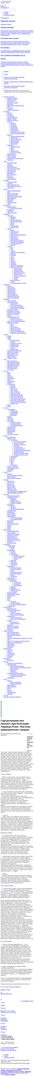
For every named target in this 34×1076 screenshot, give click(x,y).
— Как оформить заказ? (26, 1001)
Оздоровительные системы (18, 283)
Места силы (14, 388)
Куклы (12, 570)
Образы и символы (16, 503)
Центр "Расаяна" (8, 631)
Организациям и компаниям (15, 673)
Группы (9, 657)
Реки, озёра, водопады (17, 397)
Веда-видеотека (11, 543)
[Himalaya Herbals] (1, 710)
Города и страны (15, 393)
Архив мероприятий (16, 519)
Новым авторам (15, 623)
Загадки (13, 342)
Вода (8, 192)
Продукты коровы (16, 330)
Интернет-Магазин (9, 96)
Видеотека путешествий (17, 400)
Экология (6, 284)
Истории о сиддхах (12, 535)
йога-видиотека (11, 179)
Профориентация (19, 452)
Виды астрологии (19, 443)
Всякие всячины (15, 340)
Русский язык (11, 513)
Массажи (13, 670)
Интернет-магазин (9, 15)
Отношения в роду (12, 355)
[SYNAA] (1, 701)
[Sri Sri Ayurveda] (1, 707)
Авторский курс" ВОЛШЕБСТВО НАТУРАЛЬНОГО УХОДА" (17, 492)
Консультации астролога (14, 635)
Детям (9, 339)
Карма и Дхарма (11, 118)
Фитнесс (13, 261)
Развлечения (10, 378)
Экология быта (11, 293)
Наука (5, 435)
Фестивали (10, 377)
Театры (9, 375)
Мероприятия (11, 431)
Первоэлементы (11, 207)
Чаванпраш (4, 1019)
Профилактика (18, 274)
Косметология (14, 151)
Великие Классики (19, 556)
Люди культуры (11, 515)
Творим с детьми (12, 358)
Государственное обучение (14, 475)
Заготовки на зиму (12, 309)
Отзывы (3, 1005)
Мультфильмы (15, 346)
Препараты (10, 145)
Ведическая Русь (12, 537)
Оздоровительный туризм (18, 399)
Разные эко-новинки (13, 297)
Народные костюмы (16, 572)
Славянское (14, 563)
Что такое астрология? (20, 441)
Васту (12, 462)
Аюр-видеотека (11, 157)
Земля (5, 189)
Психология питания (13, 314)
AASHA (3, 52)
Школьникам (14, 349)
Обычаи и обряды (16, 501)
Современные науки (13, 468)
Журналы (13, 611)
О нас (5, 679)
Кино (8, 374)
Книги (9, 405)
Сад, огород (10, 369)
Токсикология (14, 130)
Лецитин (3, 1027)
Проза (12, 548)
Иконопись (14, 581)
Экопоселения (11, 292)
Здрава (12, 281)
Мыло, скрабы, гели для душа (16, 33)
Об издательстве (12, 609)
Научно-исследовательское (18, 604)
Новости (9, 286)
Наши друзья (7, 648)
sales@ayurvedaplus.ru (12, 1047)
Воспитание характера (17, 240)
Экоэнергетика (11, 289)
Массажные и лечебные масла (15, 105)
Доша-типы (10, 187)
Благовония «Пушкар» (7, 41)
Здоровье (6, 214)
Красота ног (10, 484)
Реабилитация (11, 428)
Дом (5, 359)
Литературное (11, 545)
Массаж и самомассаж (17, 265)
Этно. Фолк (14, 565)
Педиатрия (14, 126)
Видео (12, 224)
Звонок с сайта (5, 3)
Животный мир (11, 198)
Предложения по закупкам (18, 675)
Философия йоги (12, 163)
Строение (10, 183)
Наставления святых (16, 221)
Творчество (7, 544)
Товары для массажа (13, 110)
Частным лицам (11, 664)
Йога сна (9, 176)
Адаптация (10, 419)
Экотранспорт (11, 290)
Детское (13, 551)
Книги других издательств (18, 619)
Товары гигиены (12, 99)
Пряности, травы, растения (18, 333)
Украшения (14, 576)
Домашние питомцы (13, 365)
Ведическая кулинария (17, 306)
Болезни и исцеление (17, 267)
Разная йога (10, 177)
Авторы (9, 620)
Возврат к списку (5, 989)
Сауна (12, 256)
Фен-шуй (13, 457)
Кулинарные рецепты (13, 311)
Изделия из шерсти (16, 569)
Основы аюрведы (12, 117)
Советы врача (18, 268)
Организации (11, 654)
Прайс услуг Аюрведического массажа (18, 641)
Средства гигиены (16, 152)
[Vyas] (1, 706)
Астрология (14, 440)
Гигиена (13, 251)
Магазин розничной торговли (12, 697)
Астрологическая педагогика (22, 450)
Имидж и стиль (11, 488)
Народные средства (19, 273)
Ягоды (12, 325)
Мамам (9, 336)
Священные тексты (12, 120)
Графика (13, 587)
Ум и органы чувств (16, 243)
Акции (9, 380)
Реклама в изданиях (12, 628)
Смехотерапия (15, 239)
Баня (12, 248)
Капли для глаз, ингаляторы (8, 32)
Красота (6, 479)
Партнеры (10, 625)
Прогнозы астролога (16, 676)
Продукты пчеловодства (17, 331)
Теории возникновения (13, 190)
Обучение (10, 432)
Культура (6, 494)
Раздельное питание (16, 305)
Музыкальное (11, 550)
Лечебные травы (18, 271)
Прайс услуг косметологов (14, 642)
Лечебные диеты (15, 318)
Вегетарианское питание (18, 308)
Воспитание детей (12, 353)
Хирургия (13, 124)
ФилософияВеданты (13, 531)
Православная (18, 585)
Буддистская (17, 582)
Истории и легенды (16, 343)
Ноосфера (10, 201)
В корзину (3, 1018)
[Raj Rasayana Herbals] (1, 713)
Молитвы (13, 217)
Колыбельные (14, 344)
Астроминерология (19, 449)
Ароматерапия (18, 270)
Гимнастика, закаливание (18, 252)
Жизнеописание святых (17, 509)
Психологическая (15, 422)
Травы (12, 148)
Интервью (10, 522)
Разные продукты (15, 328)
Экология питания (12, 295)
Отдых (12, 259)
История (9, 114)
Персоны (9, 650)
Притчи (13, 506)
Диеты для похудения (17, 319)
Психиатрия (14, 127)
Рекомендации (11, 154)
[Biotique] (1, 715)
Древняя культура (12, 497)
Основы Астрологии (20, 444)
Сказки (13, 347)
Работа (12, 258)
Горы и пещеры (15, 391)
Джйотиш (10, 211)
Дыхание (13, 262)
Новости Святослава (13, 626)
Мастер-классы (11, 476)
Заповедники (14, 403)
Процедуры (14, 672)
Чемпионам (14, 413)
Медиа (9, 107)
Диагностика (14, 138)
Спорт (6, 408)
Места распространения (17, 614)
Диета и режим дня (16, 139)
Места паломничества (17, 396)
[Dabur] (1, 717)
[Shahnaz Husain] (1, 714)
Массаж (9, 636)
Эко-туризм (14, 390)
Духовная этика (11, 510)
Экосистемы (10, 287)
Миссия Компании (16, 683)
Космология (10, 209)
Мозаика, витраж (15, 589)
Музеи (9, 528)
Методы (9, 135)
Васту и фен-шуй (12, 361)
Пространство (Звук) (16, 208)
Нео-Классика (18, 557)
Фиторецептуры (15, 146)
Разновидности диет (13, 317)
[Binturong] (1, 702)
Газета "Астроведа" (16, 613)
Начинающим (14, 412)
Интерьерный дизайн (13, 362)
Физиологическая (16, 424)
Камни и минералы (12, 193)
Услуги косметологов (13, 633)
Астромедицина (18, 447)
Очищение (14, 264)
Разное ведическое (12, 538)
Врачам (9, 416)
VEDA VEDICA (15, 52)
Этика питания (11, 300)
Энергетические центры (14, 186)
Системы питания (12, 302)
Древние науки (11, 438)
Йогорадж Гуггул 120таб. (8, 1011)
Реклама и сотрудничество (14, 663)
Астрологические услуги (21, 454)
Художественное (12, 579)
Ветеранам (14, 415)
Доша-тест (10, 160)
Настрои (13, 245)
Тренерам (10, 418)
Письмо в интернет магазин (8, 1050)
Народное (13, 560)
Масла (12, 149)
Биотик (23, 52)
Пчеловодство (15, 227)
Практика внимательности (18, 234)
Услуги (6, 661)
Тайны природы (11, 202)
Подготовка (10, 421)
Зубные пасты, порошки (26, 30)
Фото (8, 598)
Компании (10, 655)
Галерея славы (11, 430)
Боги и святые (11, 532)
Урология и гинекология (17, 132)
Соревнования (11, 427)
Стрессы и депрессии (20, 275)
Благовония (10, 101)
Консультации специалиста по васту (21, 667)
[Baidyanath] (1, 709)
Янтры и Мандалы (16, 220)
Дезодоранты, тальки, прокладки (10, 30)
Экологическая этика (13, 296)
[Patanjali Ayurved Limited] (1, 704)
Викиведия (7, 658)
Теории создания (12, 182)
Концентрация (11, 171)
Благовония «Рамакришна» (21, 41)
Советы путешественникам (18, 402)
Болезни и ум (14, 236)
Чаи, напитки (14, 327)
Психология (14, 237)
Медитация (10, 173)
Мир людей (10, 199)
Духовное (13, 553)
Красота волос (11, 487)
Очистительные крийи (13, 168)
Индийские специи (12, 102)
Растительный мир (12, 195)
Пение (12, 223)
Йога (5, 161)
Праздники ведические (13, 540)
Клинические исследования (15, 158)
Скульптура (14, 591)
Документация (11, 692)
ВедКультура (7, 529)
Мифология (14, 500)
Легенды (13, 507)
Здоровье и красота (19, 65)
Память (13, 230)
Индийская (17, 584)
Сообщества (10, 653)
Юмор (9, 406)
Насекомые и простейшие (14, 196)
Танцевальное (11, 606)
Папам (9, 337)
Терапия (13, 123)
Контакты (10, 629)
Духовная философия (13, 496)
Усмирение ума (11, 170)
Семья (5, 334)
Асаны (9, 164)
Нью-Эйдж (14, 562)
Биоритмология (15, 280)
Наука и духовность (12, 466)
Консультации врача (13, 632)
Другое (6, 695)
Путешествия (14, 226)
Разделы (9, 121)
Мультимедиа (11, 595)
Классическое (14, 554)
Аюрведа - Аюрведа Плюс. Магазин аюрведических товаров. (14, 78)
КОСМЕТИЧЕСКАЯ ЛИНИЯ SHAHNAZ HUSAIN (15, 51)
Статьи (6, 13)
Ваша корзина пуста (6, 993)
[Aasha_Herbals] (1, 711)
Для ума (9, 229)
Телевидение (11, 381)
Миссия (9, 113)
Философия (10, 116)
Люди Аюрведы (11, 155)
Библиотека (10, 504)
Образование (11, 512)
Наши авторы (14, 622)
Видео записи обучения (14, 478)
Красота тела (11, 481)
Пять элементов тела (13, 185)
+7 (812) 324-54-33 (6, 1)
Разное (9, 204)
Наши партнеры (11, 686)
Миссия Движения (16, 682)
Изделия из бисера (16, 567)
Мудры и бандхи (12, 167)
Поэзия (13, 547)
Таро (12, 463)
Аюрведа (6, 111)
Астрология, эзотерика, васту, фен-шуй (12, 62)
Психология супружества (14, 350)
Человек (6, 180)
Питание (13, 253)
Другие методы (15, 140)
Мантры (13, 218)
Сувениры (25, 44)
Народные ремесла (16, 573)
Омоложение (14, 129)
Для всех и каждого (12, 434)
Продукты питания (12, 322)
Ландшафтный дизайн (13, 364)
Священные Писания (13, 534)
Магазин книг (11, 616)
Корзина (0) (5, 7)
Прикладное (10, 566)
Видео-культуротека (13, 523)
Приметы (13, 498)
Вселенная (7, 205)
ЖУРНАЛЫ (10, 65)
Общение (13, 255)
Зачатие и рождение (12, 352)
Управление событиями (17, 242)
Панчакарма (14, 143)
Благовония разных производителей (11, 43)
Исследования (11, 437)
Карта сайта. (26, 1063)
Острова (13, 387)
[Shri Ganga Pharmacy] (1, 705)
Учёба (5, 472)
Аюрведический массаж (17, 136)
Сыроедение (14, 303)
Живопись (13, 588)
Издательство (8, 607)
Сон (12, 249)
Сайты (9, 651)
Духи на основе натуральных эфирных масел (15, 43)
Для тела (9, 246)
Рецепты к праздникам (13, 312)
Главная (6, 12)
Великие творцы (12, 592)
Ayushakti (8, 52)
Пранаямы (10, 165)
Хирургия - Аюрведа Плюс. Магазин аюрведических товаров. (14, 86)
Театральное (10, 578)
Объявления (10, 677)
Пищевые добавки (6, 24)
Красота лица (11, 485)
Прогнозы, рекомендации (21, 453)
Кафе (8, 372)
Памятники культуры (17, 394)
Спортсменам (11, 409)
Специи (19, 44)
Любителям (14, 410)
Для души (10, 215)
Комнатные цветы (12, 366)
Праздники (10, 520)
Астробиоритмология (17, 425)
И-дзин (13, 459)
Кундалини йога (12, 174)
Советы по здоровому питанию (16, 321)
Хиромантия (14, 456)
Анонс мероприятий (16, 518)
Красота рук (10, 482)
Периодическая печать (13, 610)
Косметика (10, 104)
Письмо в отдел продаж (7, 1049)
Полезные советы (12, 368)
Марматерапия (15, 142)
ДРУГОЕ (27, 52)
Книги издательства (16, 617)
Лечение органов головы (18, 133)
